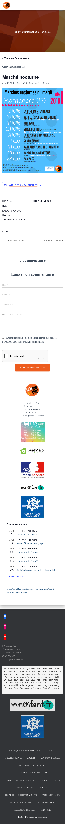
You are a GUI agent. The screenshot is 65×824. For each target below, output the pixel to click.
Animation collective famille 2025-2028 (32, 773)
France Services (25, 788)
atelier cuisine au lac (52, 240)
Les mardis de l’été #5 (27, 534)
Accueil (53, 751)
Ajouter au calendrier (23, 184)
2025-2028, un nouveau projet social (26, 751)
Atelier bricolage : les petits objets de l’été (36, 569)
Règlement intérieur (24, 810)
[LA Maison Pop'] (7, 5)
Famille (56, 780)
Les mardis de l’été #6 (27, 552)
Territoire (45, 810)
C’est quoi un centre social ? (19, 780)
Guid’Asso (43, 788)
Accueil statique (13, 758)
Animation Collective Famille (32, 765)
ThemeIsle (42, 817)
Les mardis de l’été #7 (27, 561)
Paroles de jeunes (51, 795)
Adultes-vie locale (50, 758)
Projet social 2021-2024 (21, 803)
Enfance (43, 780)
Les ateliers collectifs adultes (21, 795)
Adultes (31, 758)
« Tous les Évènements (15, 58)
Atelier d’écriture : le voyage (29, 543)
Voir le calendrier (15, 576)
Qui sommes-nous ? (46, 803)
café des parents (17, 240)
